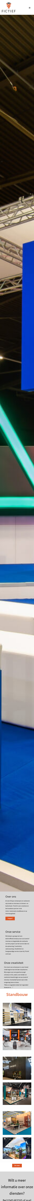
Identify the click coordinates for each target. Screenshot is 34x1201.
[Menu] (29, 7)
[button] (14, 1049)
